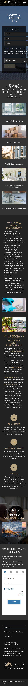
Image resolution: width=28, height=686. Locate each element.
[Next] (22, 529)
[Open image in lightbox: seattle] (21, 536)
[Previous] (5, 529)
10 (19, 535)
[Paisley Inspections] (11, 3)
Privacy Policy (5, 683)
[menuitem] (24, 3)
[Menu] (24, 3)
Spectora (24, 681)
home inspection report (11, 384)
